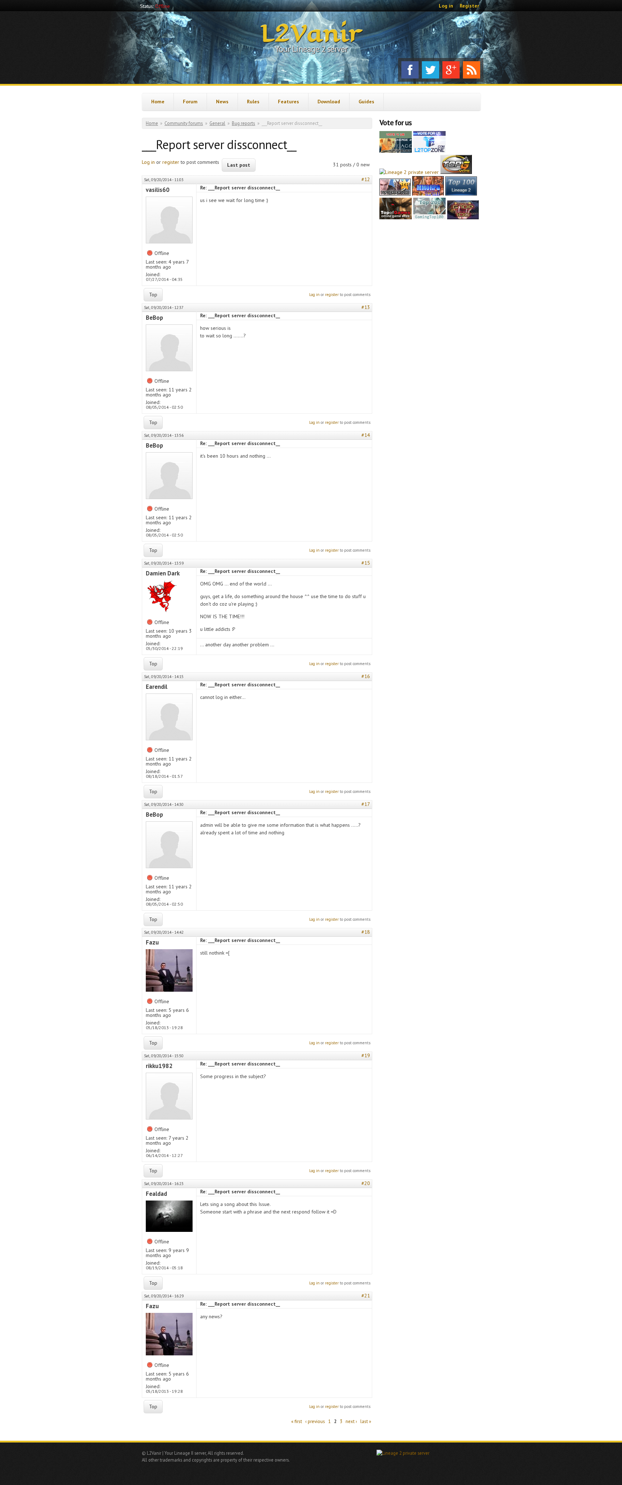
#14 (365, 435)
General (217, 123)
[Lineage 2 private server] (409, 172)
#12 (365, 179)
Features (288, 101)
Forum (190, 101)
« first (296, 1421)
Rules (253, 101)
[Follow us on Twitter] (430, 69)
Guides (366, 101)
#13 (365, 307)
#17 (365, 804)
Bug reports (243, 123)
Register (469, 6)
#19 (365, 1055)
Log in (446, 6)
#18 (365, 932)
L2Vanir (311, 34)
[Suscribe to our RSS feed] (471, 69)
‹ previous (315, 1421)
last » (365, 1421)
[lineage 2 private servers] (429, 217)
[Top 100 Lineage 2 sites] (463, 217)
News (222, 101)
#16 (365, 676)
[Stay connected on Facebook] (410, 69)
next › (351, 1421)
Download (328, 101)
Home (157, 101)
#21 (365, 1295)
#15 (365, 563)
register (170, 162)
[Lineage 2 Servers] (429, 151)
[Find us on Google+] (451, 69)
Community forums (183, 123)
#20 (365, 1183)
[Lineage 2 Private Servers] (461, 193)
